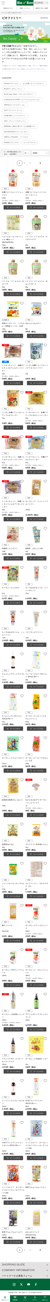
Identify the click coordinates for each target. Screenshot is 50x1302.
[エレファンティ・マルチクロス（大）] (36, 869)
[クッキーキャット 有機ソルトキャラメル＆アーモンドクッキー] (13, 487)
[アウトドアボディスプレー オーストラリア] (13, 1044)
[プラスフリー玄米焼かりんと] (36, 830)
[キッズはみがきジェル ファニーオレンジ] (36, 573)
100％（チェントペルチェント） (15, 121)
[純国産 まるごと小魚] (36, 534)
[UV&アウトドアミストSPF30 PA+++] (36, 1086)
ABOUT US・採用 (41, 8)
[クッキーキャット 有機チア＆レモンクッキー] (36, 442)
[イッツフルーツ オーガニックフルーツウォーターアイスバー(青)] (36, 1128)
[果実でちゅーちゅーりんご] (36, 1173)
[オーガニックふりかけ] (13, 573)
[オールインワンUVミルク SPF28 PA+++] (13, 701)
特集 (9, 12)
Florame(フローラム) (11, 83)
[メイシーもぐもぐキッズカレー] (13, 869)
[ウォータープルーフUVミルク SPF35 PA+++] (36, 659)
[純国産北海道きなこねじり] (13, 785)
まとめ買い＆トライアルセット (33, 83)
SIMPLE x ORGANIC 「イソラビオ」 (16, 137)
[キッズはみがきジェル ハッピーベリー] (13, 617)
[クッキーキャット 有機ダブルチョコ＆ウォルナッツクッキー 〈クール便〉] (13, 351)
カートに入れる (15, 207)
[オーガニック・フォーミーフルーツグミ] (36, 487)
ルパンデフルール (29, 142)
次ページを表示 (40, 163)
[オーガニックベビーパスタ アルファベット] (36, 701)
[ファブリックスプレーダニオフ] (13, 1086)
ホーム (4, 12)
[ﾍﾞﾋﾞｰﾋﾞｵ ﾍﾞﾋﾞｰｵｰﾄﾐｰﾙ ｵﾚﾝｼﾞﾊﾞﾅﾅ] (13, 267)
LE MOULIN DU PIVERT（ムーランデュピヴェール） (22, 99)
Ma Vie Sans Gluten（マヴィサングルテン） (19, 94)
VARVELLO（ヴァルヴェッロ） (14, 105)
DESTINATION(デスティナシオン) (15, 132)
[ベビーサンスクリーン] (36, 617)
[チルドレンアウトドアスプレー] (13, 659)
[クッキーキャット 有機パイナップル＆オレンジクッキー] (36, 398)
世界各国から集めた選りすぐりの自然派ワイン (20, 126)
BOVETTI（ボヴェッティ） (13, 89)
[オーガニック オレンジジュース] (36, 955)
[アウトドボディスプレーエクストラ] (36, 1000)
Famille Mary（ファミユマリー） (15, 115)
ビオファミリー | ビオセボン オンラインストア (25, 3)
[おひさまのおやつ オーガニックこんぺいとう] (36, 785)
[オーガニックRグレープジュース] (13, 955)
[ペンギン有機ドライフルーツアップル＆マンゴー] (13, 398)
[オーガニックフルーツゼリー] (13, 743)
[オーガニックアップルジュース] (36, 911)
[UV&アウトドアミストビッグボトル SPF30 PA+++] (13, 1128)
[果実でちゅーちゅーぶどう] (13, 1217)
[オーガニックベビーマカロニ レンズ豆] (36, 743)
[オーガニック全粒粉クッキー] (36, 1044)
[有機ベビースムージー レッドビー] (13, 178)
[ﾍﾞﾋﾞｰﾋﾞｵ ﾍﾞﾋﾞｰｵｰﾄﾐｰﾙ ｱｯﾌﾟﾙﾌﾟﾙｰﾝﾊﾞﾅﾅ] (36, 222)
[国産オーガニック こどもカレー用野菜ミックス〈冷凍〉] (13, 309)
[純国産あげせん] (13, 830)
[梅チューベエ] (13, 911)
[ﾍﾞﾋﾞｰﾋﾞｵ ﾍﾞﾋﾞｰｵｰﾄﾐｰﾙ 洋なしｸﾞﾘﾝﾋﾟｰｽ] (36, 267)
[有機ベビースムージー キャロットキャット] (36, 178)
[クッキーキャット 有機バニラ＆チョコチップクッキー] (13, 442)
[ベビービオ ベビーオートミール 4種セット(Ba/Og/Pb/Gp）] (13, 222)
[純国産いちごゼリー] (13, 534)
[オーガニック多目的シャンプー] (13, 1000)
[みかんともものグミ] (36, 309)
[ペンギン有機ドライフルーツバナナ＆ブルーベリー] (36, 351)
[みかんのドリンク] (36, 1217)
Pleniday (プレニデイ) (11, 142)
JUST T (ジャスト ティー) (13, 110)
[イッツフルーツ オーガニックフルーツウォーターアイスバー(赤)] (13, 1173)
